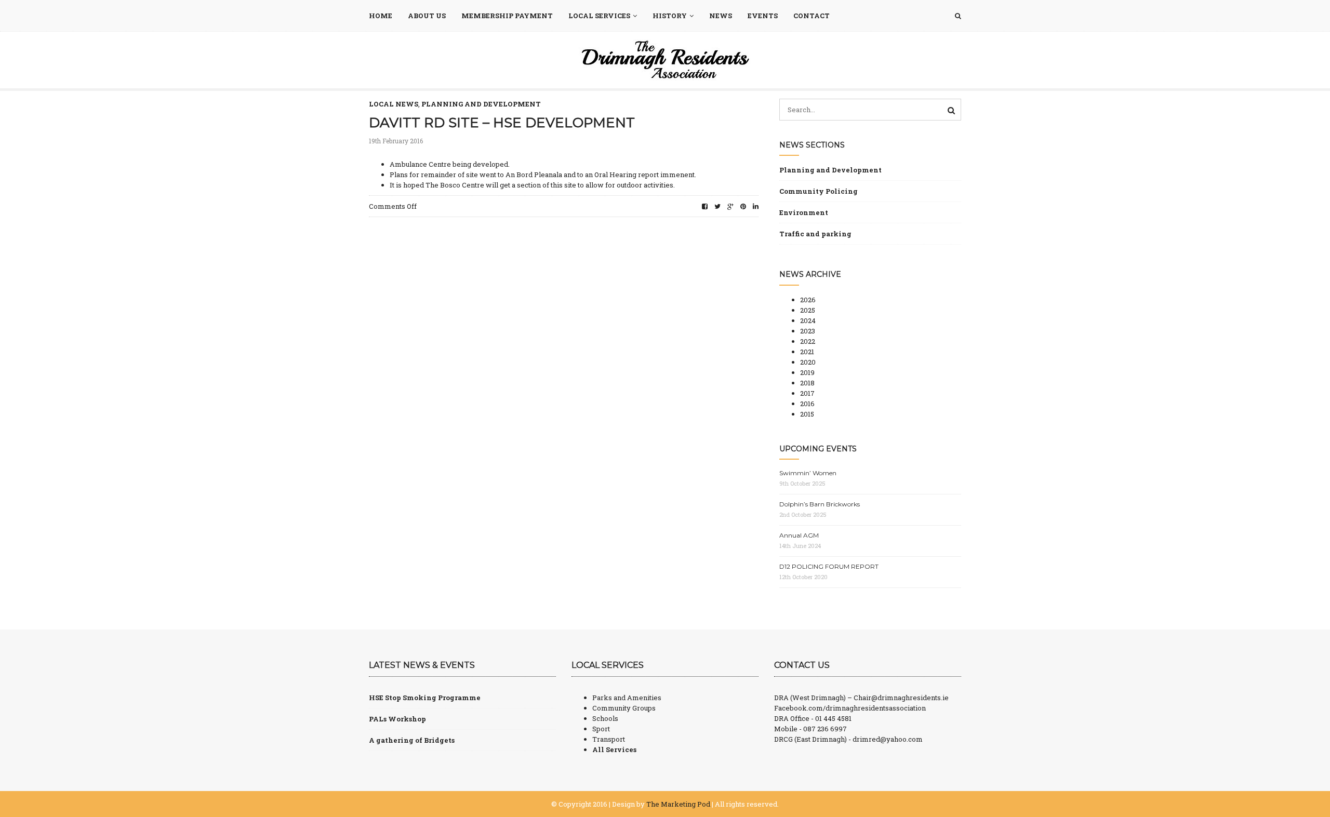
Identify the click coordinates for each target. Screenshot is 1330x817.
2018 (807, 382)
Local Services (599, 15)
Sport (601, 728)
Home (380, 15)
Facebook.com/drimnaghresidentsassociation (850, 708)
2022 (807, 341)
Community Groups (624, 708)
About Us (427, 15)
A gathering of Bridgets (412, 740)
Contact (811, 15)
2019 (807, 372)
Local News (393, 104)
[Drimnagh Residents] (665, 58)
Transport (608, 739)
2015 (807, 414)
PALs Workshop (397, 719)
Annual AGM (799, 535)
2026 (808, 299)
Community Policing (818, 191)
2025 (807, 310)
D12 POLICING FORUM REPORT (829, 566)
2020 (808, 362)
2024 (808, 320)
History (670, 15)
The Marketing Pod (678, 804)
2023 (807, 331)
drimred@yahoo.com (888, 739)
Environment (803, 212)
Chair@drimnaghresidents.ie (901, 697)
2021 (807, 351)
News (720, 15)
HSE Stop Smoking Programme (425, 697)
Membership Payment (507, 15)
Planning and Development (481, 104)
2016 (807, 403)
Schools (605, 718)
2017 (807, 393)
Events (763, 15)
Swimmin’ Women (807, 473)
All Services (614, 749)
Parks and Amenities (626, 697)
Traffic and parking (815, 233)
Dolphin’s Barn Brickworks (819, 504)
